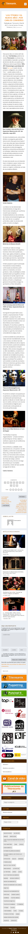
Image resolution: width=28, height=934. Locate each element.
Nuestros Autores (7, 812)
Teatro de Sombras (9, 904)
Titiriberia (20, 904)
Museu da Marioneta (10, 881)
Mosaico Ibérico (14, 878)
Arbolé (6, 836)
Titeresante (15, 23)
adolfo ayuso (8, 833)
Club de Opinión (13, 25)
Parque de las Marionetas (11, 891)
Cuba (15, 844)
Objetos (6, 888)
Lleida (20, 871)
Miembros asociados (8, 768)
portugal (6, 894)
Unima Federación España (11, 917)
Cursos (21, 844)
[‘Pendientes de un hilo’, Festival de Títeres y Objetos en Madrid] (14, 583)
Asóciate (5, 764)
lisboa (14, 871)
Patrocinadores (7, 771)
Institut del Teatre (9, 865)
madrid (6, 878)
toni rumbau (7, 910)
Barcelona (13, 836)
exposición (7, 858)
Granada (20, 858)
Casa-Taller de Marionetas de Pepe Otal (14, 840)
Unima (17, 914)
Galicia (14, 858)
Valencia (6, 920)
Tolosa (12, 907)
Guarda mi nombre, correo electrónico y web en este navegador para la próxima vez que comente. (13, 655)
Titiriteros (9, 27)
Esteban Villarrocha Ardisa (12, 851)
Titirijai (6, 907)
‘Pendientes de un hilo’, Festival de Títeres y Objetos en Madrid (12, 593)
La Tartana (7, 871)
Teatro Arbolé (15, 897)
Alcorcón (16, 833)
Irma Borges (7, 868)
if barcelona (7, 862)
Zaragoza (14, 920)
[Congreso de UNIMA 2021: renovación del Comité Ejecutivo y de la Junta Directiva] (14, 541)
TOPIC (15, 910)
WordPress (14, 930)
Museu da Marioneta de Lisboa (12, 884)
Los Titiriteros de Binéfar (11, 875)
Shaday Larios (15, 894)
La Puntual (16, 868)
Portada (20, 25)
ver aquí (10, 68)
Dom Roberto (8, 847)
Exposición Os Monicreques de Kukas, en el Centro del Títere (13, 572)
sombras (6, 897)
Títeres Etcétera (9, 914)
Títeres (21, 910)
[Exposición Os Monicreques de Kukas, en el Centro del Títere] (14, 563)
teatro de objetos (9, 901)
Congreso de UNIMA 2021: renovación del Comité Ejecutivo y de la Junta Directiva (13, 551)
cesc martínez (8, 844)
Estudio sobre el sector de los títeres (13, 854)
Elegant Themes (13, 928)
